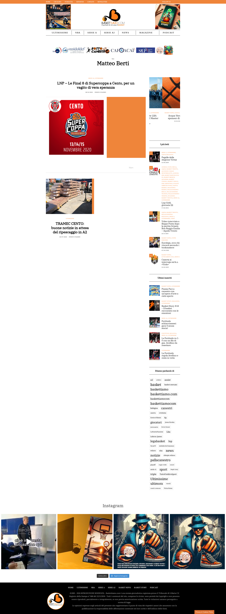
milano (153, 451)
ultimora (156, 483)
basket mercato (170, 384)
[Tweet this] (138, 167)
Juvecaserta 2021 (168, 257)
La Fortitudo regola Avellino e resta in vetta (170, 355)
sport (163, 469)
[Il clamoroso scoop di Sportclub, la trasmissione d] (28, 541)
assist (168, 379)
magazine (175, 301)
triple (153, 474)
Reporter (80, 2)
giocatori (156, 422)
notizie (155, 455)
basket (155, 384)
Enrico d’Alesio (155, 418)
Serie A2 (109, 32)
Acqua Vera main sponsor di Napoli (164, 117)
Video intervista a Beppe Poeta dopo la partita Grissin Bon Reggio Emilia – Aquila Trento (171, 226)
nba (160, 450)
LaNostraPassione (156, 432)
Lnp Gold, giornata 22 (167, 204)
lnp (170, 441)
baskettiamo (159, 389)
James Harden (169, 422)
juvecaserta (154, 427)
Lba (168, 431)
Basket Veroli (173, 181)
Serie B (177, 257)
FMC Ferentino (167, 183)
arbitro (158, 380)
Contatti (90, 2)
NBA (77, 32)
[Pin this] (144, 167)
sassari (172, 465)
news (170, 450)
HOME (70, 587)
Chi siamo (57, 2)
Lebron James (156, 436)
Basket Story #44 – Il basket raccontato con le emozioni (170, 309)
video (173, 218)
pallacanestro (160, 460)
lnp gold (153, 446)
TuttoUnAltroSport (168, 474)
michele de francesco (166, 446)
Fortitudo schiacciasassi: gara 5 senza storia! (169, 324)
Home (48, 2)
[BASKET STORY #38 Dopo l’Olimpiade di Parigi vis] (85, 541)
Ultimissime (60, 32)
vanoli (168, 484)
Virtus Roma (168, 488)
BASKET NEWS (125, 587)
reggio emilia (163, 465)
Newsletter (102, 2)
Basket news (156, 113)
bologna (154, 408)
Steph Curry (174, 469)
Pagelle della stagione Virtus (169, 158)
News (125, 32)
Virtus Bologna (167, 154)
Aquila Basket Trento (170, 169)
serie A (153, 469)
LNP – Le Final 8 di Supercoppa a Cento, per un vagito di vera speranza (95, 85)
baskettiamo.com (163, 394)
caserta (153, 413)
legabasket (157, 441)
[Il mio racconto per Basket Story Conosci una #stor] (141, 541)
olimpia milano (169, 455)
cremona (162, 413)
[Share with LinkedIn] (141, 167)
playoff (152, 465)
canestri (166, 408)
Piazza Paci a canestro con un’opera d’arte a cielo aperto (170, 292)
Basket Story (166, 301)
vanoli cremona (155, 488)
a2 (151, 379)
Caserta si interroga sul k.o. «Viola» (170, 262)
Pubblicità (69, 2)
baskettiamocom (160, 398)
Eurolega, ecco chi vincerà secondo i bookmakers (171, 245)
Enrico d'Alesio (100, 92)
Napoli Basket (166, 113)
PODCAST (168, 32)
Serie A (92, 32)
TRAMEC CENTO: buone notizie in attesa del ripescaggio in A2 (70, 227)
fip (165, 417)
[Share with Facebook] (135, 167)
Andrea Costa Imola (169, 167)
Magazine (146, 32)
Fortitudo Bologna (169, 333)
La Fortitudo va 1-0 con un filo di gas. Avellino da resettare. (170, 341)
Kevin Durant (165, 427)
